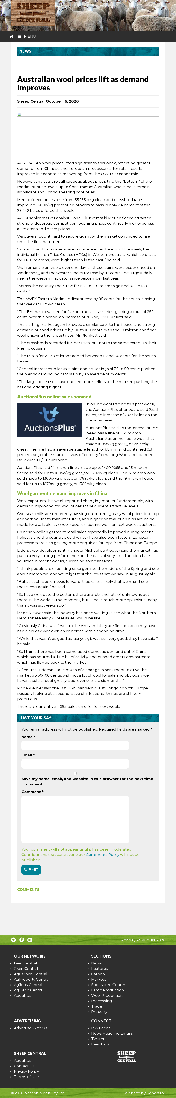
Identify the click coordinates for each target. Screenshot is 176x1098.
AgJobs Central (28, 985)
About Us (22, 995)
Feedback (100, 1044)
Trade (96, 1006)
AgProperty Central (32, 979)
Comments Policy (102, 854)
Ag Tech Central (29, 990)
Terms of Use (26, 1077)
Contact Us (24, 1066)
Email (28, 755)
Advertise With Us (30, 1028)
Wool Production (107, 995)
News (96, 963)
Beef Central (25, 963)
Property (99, 1011)
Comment (32, 792)
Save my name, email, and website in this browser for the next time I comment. (87, 781)
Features (99, 968)
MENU (29, 36)
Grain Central (26, 968)
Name (28, 737)
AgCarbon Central (30, 974)
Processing (101, 1001)
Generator (155, 1093)
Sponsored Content (109, 985)
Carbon (98, 974)
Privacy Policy (26, 1071)
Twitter (98, 1039)
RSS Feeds (101, 1028)
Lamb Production (107, 990)
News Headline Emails (112, 1033)
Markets (98, 979)
